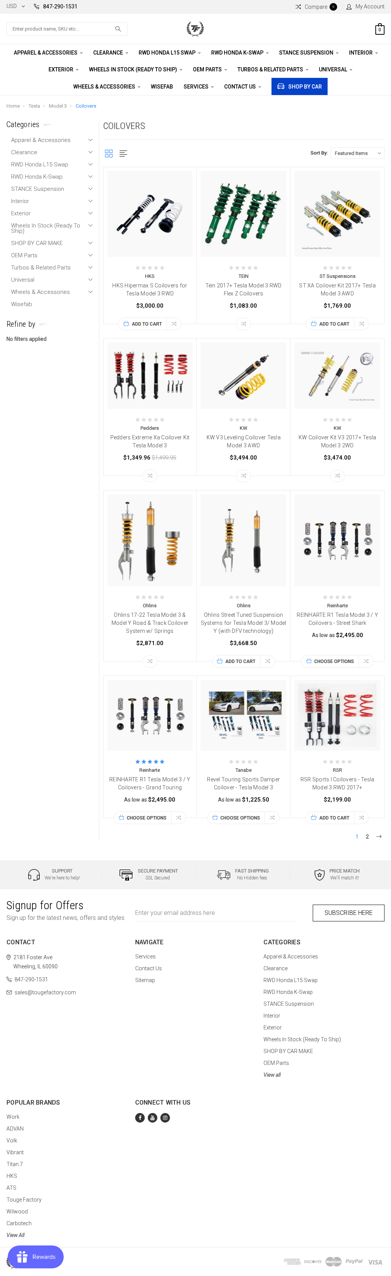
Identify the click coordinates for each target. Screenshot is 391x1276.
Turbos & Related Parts (271, 69)
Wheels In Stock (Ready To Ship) (133, 69)
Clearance (108, 53)
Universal (333, 69)
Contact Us (240, 87)
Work (12, 1117)
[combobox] (67, 29)
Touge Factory (24, 1200)
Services (197, 87)
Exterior (61, 69)
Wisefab (162, 87)
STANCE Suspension (306, 53)
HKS (11, 1176)
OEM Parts (208, 69)
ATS (11, 1188)
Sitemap (145, 980)
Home (13, 106)
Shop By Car (305, 87)
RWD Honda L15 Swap (168, 53)
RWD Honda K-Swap (238, 53)
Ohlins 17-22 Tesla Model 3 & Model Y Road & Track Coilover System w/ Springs (149, 623)
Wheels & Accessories (104, 87)
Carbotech (19, 1223)
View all (272, 1075)
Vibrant (15, 1152)
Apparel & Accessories (46, 53)
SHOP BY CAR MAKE (37, 243)
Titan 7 (14, 1164)
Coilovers (86, 106)
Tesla (34, 106)
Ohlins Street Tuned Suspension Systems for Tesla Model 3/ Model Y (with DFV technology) (243, 623)
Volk (11, 1140)
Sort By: (319, 153)
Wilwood (17, 1211)
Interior (361, 53)
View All (15, 1235)
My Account (370, 6)
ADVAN (15, 1129)
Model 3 (58, 106)
